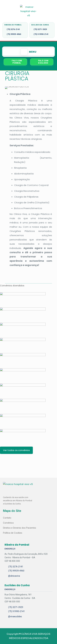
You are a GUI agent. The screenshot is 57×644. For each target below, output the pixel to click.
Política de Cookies (12, 532)
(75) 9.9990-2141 (41, 34)
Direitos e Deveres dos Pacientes (19, 527)
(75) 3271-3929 (40, 29)
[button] (28, 52)
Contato (7, 517)
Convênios (8, 522)
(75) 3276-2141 (13, 29)
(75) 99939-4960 (14, 34)
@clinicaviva (14, 576)
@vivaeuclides (15, 616)
